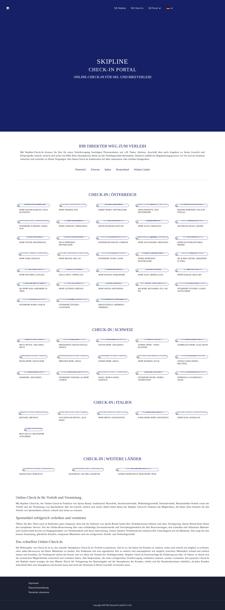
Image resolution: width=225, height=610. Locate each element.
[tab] (33, 211)
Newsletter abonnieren (38, 592)
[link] (119, 8)
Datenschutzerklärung (38, 587)
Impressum (33, 583)
